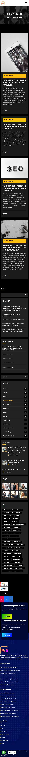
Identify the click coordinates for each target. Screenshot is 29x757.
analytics (18, 512)
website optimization (8, 568)
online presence (16, 539)
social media (10, 547)
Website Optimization (14, 436)
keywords (6, 533)
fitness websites (16, 527)
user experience (17, 553)
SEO (4, 547)
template (6, 550)
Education (14, 408)
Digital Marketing (9, 75)
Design (14, 396)
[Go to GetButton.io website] (3, 755)
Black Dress (10, 367)
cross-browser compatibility (19, 524)
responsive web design (8, 544)
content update (16, 518)
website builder (7, 559)
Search (3, 289)
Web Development (14, 428)
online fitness (7, 539)
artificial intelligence (8, 515)
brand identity (7, 518)
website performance (19, 568)
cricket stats (15, 521)
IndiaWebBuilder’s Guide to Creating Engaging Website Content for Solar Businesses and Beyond (14, 248)
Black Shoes (11, 363)
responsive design (17, 542)
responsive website (19, 544)
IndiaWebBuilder (16, 530)
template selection (15, 550)
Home (8, 17)
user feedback (6, 556)
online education (14, 536)
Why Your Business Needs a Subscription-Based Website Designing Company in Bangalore (12, 348)
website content (7, 562)
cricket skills (6, 521)
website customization (8, 565)
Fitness (14, 412)
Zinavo (4, 347)
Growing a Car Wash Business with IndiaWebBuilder (11, 315)
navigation (6, 536)
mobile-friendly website (15, 533)
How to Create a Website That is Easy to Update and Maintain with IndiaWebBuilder (13, 330)
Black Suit (10, 354)
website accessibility (16, 556)
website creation (17, 562)
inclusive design (7, 530)
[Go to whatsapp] (4, 752)
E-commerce (14, 404)
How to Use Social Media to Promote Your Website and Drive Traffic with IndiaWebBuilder (14, 83)
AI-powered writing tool (8, 512)
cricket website (7, 524)
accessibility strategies (9, 509)
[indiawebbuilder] (3, 3)
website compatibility (17, 559)
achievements (19, 509)
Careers (14, 388)
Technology (14, 420)
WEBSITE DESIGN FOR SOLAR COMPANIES (13, 319)
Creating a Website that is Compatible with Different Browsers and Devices (13, 324)
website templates (18, 571)
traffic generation (7, 553)
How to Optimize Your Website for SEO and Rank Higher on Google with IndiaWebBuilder (14, 126)
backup (17, 515)
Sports (14, 416)
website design (14, 432)
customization (7, 527)
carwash (14, 392)
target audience (19, 547)
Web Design (14, 424)
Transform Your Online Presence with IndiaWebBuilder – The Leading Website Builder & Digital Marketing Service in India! (14, 308)
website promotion (7, 571)
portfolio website (7, 542)
